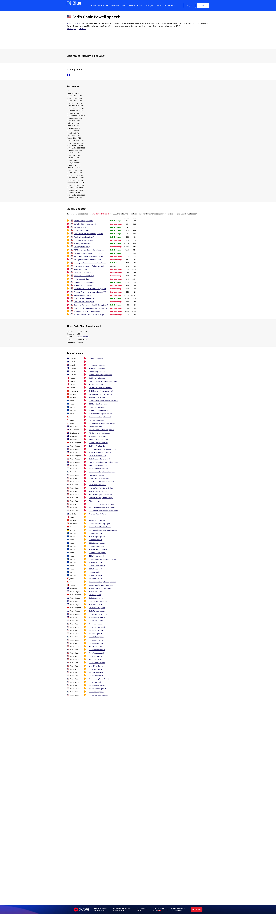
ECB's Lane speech (95, 540)
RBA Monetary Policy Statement (100, 375)
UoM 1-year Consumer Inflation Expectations (90, 263)
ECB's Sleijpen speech (97, 537)
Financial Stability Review (98, 514)
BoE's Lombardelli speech (98, 614)
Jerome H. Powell (73, 23)
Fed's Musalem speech (97, 627)
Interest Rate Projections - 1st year (101, 482)
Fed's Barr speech (95, 634)
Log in (189, 5)
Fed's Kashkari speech (97, 643)
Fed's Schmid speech (96, 640)
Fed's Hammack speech (97, 689)
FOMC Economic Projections (99, 478)
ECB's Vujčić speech (96, 575)
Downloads (114, 5)
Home (93, 5)
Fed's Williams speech (97, 663)
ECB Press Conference (97, 407)
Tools (123, 5)
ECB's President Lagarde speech (100, 414)
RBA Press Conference (97, 368)
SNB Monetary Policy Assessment (101, 391)
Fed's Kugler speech (96, 624)
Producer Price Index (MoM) (84, 282)
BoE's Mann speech (96, 591)
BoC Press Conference (97, 378)
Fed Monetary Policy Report (99, 679)
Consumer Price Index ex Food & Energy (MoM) (91, 305)
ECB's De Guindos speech (98, 549)
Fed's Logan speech (96, 669)
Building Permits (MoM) (82, 243)
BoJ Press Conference (96, 420)
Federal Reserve (83, 337)
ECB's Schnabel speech (97, 543)
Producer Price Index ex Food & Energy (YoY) (90, 292)
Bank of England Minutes (98, 465)
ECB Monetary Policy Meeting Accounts (103, 559)
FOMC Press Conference (97, 485)
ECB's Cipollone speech (97, 553)
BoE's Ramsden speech (97, 611)
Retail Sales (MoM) (80, 269)
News (139, 5)
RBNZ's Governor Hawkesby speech (101, 430)
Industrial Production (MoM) (84, 240)
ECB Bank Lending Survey (98, 404)
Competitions (160, 5)
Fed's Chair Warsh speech (98, 695)
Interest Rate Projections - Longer (101, 498)
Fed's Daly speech (95, 656)
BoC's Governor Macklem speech (100, 388)
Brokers (171, 5)
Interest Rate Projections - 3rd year (101, 488)
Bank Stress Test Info (96, 475)
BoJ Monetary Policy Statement (100, 417)
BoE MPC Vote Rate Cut (97, 446)
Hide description (71, 29)
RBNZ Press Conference (97, 436)
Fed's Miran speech (96, 621)
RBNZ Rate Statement (96, 427)
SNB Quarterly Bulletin (97, 520)
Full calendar (82, 29)
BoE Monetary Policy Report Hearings (102, 449)
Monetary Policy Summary (98, 443)
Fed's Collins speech (96, 637)
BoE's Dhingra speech (97, 617)
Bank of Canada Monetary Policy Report (103, 381)
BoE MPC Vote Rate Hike (97, 456)
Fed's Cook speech (95, 659)
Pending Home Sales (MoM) (84, 237)
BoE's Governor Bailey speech (99, 459)
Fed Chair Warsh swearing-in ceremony (103, 511)
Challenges (148, 5)
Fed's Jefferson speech (97, 685)
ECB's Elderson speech (97, 566)
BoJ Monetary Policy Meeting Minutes (102, 582)
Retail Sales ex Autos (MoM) (84, 276)
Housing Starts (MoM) (82, 247)
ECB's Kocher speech (96, 533)
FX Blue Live (103, 5)
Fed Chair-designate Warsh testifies (102, 507)
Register (202, 5)
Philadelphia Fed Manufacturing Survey (88, 234)
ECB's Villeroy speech (96, 556)
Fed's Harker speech (96, 692)
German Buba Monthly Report (100, 527)
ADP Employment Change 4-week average (89, 250)
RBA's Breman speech (97, 365)
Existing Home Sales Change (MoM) (87, 311)
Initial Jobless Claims (81, 230)
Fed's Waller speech (96, 676)
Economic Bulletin (95, 572)
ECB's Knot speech (95, 569)
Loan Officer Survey (96, 666)
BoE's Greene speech (96, 598)
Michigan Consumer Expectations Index (88, 256)
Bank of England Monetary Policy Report (103, 462)
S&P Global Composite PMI (83, 221)
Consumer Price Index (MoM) (84, 298)
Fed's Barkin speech (96, 672)
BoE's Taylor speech (96, 604)
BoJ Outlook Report (96, 579)
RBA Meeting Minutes (97, 372)
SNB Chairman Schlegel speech (100, 394)
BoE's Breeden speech (97, 608)
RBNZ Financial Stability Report (100, 588)
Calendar (131, 5)
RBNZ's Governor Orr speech (99, 433)
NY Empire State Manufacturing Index (88, 253)
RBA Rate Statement (96, 359)
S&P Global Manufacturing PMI (85, 224)
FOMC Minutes (94, 501)
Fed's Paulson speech (96, 653)
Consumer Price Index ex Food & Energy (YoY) (90, 308)
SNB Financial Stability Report (99, 524)
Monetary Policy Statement (98, 439)
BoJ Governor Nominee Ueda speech (102, 423)
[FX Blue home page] (74, 4)
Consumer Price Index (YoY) (84, 302)
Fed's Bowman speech (97, 630)
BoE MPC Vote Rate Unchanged (100, 452)
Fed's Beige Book (95, 682)
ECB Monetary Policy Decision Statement (103, 401)
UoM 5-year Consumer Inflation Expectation (89, 266)
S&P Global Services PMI (82, 227)
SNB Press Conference (97, 397)
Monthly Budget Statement (83, 295)
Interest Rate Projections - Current (101, 504)
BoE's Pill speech (95, 595)
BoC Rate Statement (96, 384)
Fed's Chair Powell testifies (98, 469)
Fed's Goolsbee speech (97, 650)
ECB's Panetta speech (96, 546)
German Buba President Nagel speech (103, 530)
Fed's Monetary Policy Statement (100, 494)
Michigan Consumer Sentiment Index (87, 260)
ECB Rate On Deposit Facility (99, 410)
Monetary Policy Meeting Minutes (101, 585)
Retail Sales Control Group (83, 273)
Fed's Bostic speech (96, 646)
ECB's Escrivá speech (96, 562)
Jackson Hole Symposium (98, 491)
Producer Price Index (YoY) (83, 285)
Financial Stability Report (98, 601)
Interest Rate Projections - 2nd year (101, 472)
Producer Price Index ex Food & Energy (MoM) (90, 289)
